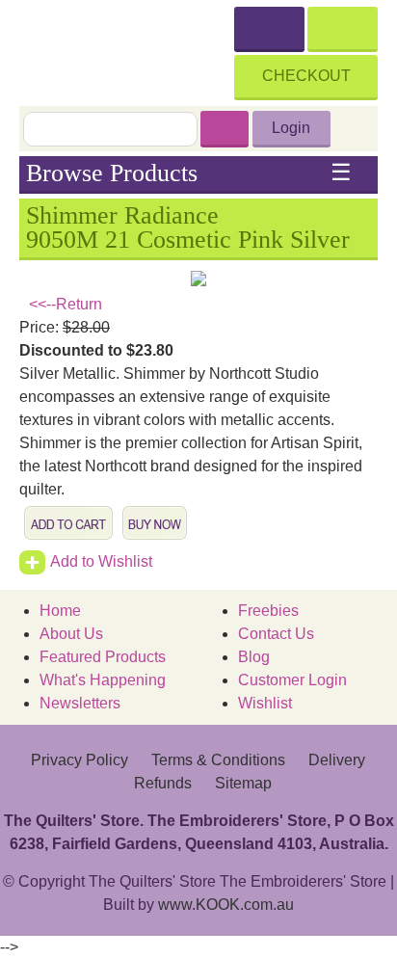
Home (60, 610)
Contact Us (276, 634)
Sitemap (243, 783)
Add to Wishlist (101, 561)
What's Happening (103, 680)
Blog (254, 657)
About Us (71, 634)
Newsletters (80, 703)
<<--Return (65, 304)
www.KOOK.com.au (226, 904)
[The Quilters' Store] (127, 50)
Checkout (306, 75)
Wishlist (265, 703)
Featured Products (103, 657)
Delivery (336, 760)
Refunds (163, 783)
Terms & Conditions (218, 760)
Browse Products (188, 173)
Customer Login (292, 680)
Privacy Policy (79, 760)
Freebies (268, 610)
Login (291, 128)
